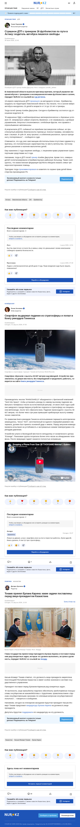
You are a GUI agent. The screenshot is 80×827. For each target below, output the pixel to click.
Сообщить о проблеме (48, 815)
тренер (34, 157)
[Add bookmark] (71, 562)
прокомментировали (28, 169)
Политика (8, 581)
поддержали (28, 712)
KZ (69, 3)
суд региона (39, 97)
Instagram (66, 291)
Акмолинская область (19, 199)
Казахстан (17, 581)
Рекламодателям (67, 815)
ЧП (38, 8)
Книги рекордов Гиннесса (32, 381)
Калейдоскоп (9, 303)
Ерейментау (38, 199)
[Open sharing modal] (50, 562)
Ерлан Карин (36, 740)
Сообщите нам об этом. (37, 190)
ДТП (42, 8)
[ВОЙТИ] (74, 3)
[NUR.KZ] (40, 3)
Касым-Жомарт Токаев (22, 740)
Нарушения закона (28, 8)
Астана (8, 199)
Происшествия (11, 8)
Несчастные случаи (52, 8)
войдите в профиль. (16, 238)
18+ (30, 199)
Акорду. (43, 659)
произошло (35, 101)
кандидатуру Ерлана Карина (38, 705)
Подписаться (66, 179)
